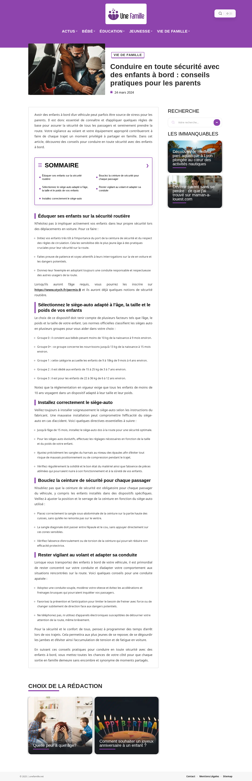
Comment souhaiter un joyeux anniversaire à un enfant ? (126, 743)
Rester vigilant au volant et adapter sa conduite (120, 189)
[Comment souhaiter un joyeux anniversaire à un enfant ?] (127, 725)
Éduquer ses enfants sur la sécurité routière (62, 177)
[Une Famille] (126, 14)
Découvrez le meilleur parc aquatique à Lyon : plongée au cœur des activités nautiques (194, 157)
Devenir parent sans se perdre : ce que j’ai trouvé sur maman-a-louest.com (193, 192)
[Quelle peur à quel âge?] (60, 725)
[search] (220, 13)
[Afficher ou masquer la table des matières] (114, 165)
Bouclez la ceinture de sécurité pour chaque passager (119, 177)
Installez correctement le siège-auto (62, 198)
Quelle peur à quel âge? (54, 745)
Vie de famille (128, 55)
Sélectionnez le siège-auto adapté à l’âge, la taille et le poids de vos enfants (65, 189)
